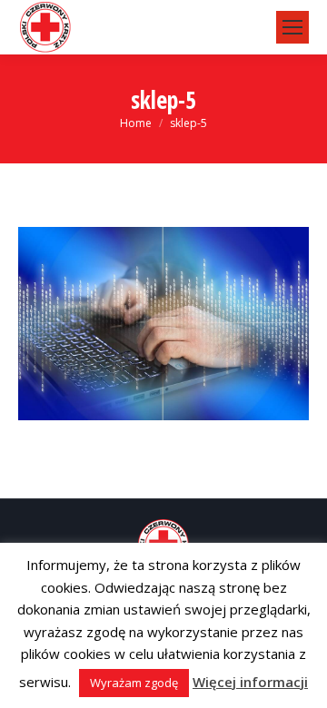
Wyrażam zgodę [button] (134, 682)
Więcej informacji (250, 682)
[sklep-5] (163, 323)
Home (136, 123)
